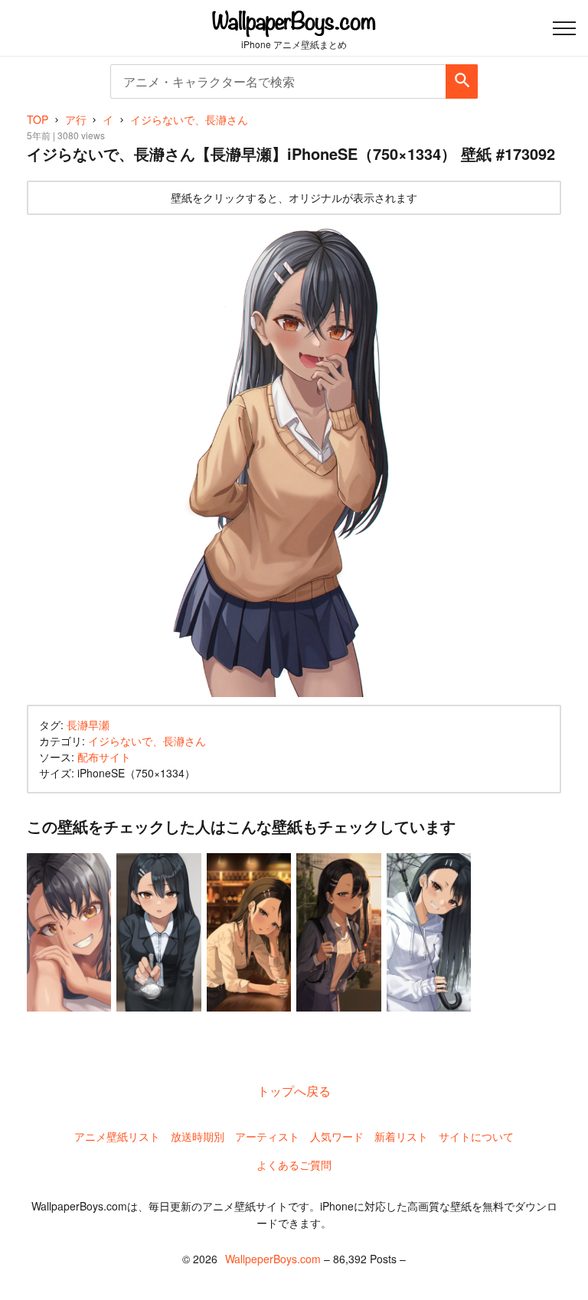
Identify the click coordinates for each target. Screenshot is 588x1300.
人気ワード (337, 1136)
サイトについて (476, 1136)
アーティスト (267, 1136)
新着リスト (401, 1136)
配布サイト (104, 756)
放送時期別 (197, 1136)
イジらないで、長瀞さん (147, 740)
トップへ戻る (294, 1091)
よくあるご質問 (294, 1164)
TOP (37, 119)
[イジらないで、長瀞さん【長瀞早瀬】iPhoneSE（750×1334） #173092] (293, 460)
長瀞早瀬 (88, 724)
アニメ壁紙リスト (117, 1136)
